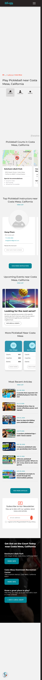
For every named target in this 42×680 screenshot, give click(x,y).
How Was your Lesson (14, 250)
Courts (10, 93)
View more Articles (20, 491)
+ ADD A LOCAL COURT (16, 600)
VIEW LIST (20, 205)
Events (30, 93)
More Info (12, 561)
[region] (21, 117)
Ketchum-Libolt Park (13, 169)
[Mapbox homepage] (34, 136)
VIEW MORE (13, 367)
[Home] (9, 3)
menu (34, 3)
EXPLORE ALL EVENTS (12, 323)
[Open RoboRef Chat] (5, 675)
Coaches (20, 93)
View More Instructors (20, 266)
